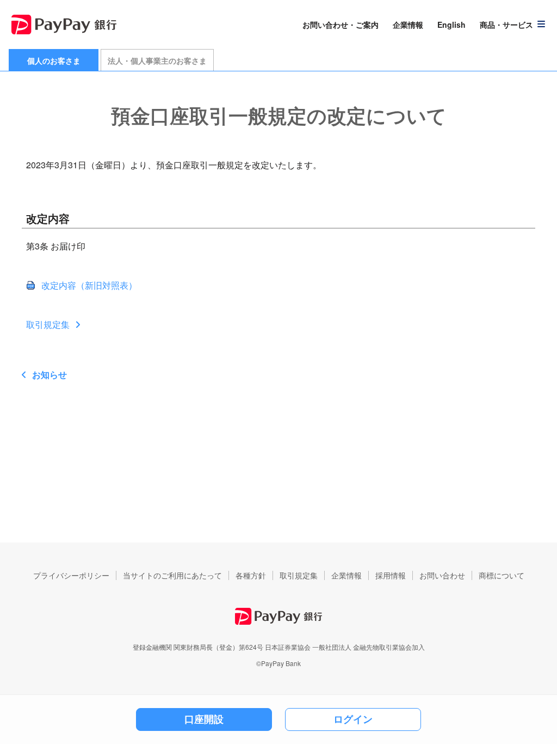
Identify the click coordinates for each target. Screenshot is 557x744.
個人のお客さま (54, 60)
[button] (513, 24)
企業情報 (408, 24)
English (451, 24)
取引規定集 (48, 324)
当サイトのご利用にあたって (172, 575)
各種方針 (251, 575)
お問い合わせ (442, 575)
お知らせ (49, 374)
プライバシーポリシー (71, 575)
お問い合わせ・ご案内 (340, 24)
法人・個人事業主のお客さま (157, 60)
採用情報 (390, 575)
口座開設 (204, 719)
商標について (501, 575)
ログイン (353, 719)
